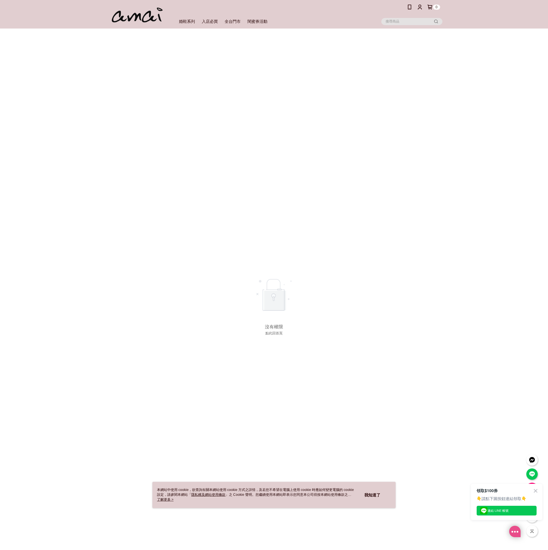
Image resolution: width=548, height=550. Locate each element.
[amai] (137, 15)
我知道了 (372, 495)
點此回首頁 (274, 333)
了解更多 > (165, 500)
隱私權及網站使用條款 (208, 495)
